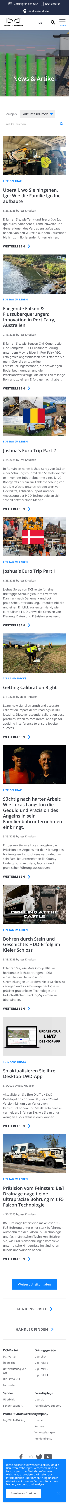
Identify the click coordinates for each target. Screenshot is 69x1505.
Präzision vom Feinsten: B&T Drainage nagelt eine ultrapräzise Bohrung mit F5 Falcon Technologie (34, 1196)
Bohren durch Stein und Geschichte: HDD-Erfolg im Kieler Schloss (31, 944)
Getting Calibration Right (30, 687)
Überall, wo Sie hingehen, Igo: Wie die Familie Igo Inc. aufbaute (32, 195)
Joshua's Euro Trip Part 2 (29, 451)
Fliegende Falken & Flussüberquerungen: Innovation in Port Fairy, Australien (29, 317)
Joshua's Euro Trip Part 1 (29, 571)
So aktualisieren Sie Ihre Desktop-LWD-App (29, 1073)
